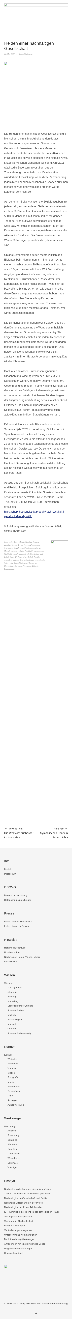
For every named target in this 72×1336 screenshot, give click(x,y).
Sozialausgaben (32, 560)
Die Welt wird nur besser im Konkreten (18, 833)
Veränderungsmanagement (18, 1230)
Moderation (14, 1153)
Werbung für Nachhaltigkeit (18, 1221)
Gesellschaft (28, 548)
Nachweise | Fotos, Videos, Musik (22, 957)
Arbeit (20, 545)
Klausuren (13, 1144)
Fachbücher (14, 1086)
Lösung (37, 548)
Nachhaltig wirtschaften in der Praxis (23, 1202)
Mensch (7, 551)
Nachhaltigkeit (9, 554)
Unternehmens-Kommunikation (20, 1234)
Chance (26, 545)
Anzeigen (12, 1100)
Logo (10, 1095)
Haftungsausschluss (14, 947)
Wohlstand (27, 566)
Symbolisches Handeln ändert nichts (54, 833)
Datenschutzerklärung (15, 895)
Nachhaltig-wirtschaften (34, 551)
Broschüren (14, 1091)
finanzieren (8, 548)
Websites (12, 1059)
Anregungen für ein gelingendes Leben (25, 1243)
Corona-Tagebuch (13, 1253)
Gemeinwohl (18, 548)
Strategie (12, 992)
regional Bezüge (19, 560)
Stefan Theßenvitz (25, 54)
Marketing (13, 1001)
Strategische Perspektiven (18, 1216)
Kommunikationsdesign (20, 1033)
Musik (11, 1082)
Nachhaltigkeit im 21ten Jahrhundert (23, 1207)
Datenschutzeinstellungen (17, 900)
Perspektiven (22, 557)
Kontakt (8, 869)
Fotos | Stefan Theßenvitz (18, 921)
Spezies (42, 560)
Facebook (13, 1063)
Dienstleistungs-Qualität (20, 1005)
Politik (30, 557)
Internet (12, 1024)
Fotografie (13, 1077)
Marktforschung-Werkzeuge (19, 1239)
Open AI (13, 557)
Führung (12, 996)
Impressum (10, 873)
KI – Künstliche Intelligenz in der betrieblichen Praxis (31, 1211)
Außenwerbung (16, 1104)
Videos (11, 1072)
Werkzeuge (10, 1126)
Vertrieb (12, 1015)
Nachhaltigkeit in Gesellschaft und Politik (25, 1198)
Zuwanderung (9, 569)
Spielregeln (8, 563)
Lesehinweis (10, 961)
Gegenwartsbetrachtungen (18, 1248)
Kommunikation (16, 1010)
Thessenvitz (32, 563)
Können (8, 1054)
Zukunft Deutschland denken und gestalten (27, 1193)
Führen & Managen (14, 1225)
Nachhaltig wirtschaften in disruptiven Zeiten (27, 1189)
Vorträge (12, 1167)
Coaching (13, 1149)
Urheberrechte (12, 952)
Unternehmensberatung (13, 566)
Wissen (8, 983)
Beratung (12, 1139)
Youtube (12, 1068)
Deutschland (35, 545)
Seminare (13, 1162)
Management (15, 987)
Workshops (13, 1158)
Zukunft (35, 566)
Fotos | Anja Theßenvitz (16, 926)
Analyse (12, 1130)
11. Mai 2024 (9, 54)
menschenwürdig (17, 551)
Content (12, 1028)
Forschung (13, 1135)
